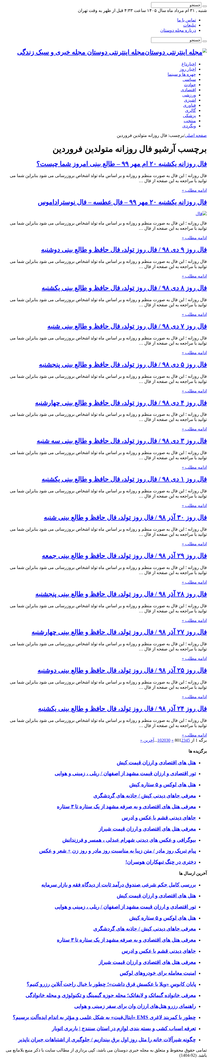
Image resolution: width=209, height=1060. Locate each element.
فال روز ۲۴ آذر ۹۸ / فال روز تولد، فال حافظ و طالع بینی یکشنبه (122, 708)
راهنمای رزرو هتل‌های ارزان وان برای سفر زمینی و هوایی (135, 1006)
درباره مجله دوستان (178, 30)
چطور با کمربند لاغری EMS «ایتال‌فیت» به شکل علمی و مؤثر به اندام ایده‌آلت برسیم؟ (104, 1017)
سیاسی (189, 79)
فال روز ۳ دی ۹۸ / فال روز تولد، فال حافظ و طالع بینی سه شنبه (122, 440)
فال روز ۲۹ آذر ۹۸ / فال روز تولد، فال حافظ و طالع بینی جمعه (124, 555)
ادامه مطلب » (194, 190)
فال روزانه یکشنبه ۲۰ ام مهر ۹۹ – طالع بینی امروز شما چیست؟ (121, 163)
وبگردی (189, 126)
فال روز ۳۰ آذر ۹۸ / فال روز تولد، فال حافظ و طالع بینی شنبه (125, 517)
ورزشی (189, 95)
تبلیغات (189, 25)
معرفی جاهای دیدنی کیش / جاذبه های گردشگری (144, 795)
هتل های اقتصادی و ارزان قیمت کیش (156, 762)
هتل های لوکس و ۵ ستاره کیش (162, 784)
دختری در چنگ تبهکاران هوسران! (160, 862)
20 (164, 740)
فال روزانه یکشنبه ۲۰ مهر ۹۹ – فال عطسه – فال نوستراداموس (122, 202)
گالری (190, 110)
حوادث (190, 84)
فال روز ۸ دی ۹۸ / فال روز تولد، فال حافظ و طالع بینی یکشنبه (124, 287)
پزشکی (189, 115)
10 (159, 740)
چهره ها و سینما (182, 74)
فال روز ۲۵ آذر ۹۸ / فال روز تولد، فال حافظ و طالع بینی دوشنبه (122, 670)
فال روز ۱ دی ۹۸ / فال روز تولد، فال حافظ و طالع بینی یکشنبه (124, 479)
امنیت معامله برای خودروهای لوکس (158, 973)
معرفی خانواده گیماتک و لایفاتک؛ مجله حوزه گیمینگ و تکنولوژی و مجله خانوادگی (111, 995)
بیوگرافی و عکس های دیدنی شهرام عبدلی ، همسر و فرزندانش (129, 840)
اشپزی (190, 100)
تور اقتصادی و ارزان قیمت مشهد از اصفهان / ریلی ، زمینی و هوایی (125, 773)
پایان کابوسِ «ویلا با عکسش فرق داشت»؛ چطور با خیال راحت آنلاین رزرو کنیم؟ (111, 984)
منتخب (190, 120)
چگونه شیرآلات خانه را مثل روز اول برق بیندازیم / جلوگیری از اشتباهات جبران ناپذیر (107, 1039)
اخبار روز (188, 69)
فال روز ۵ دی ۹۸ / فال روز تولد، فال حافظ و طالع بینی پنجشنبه (123, 364)
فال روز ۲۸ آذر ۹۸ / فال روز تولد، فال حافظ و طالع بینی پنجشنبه (121, 593)
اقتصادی (188, 89)
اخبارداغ (189, 64)
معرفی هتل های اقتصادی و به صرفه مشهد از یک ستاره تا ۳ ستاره (126, 806)
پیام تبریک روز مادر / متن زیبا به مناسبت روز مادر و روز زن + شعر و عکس (117, 851)
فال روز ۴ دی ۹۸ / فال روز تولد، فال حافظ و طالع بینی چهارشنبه (121, 402)
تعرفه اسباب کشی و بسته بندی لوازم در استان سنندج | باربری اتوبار (124, 1028)
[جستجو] (204, 6)
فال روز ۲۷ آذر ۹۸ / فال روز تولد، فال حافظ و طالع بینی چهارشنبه (119, 632)
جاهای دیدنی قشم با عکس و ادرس (159, 817)
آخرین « (147, 740)
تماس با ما (186, 20)
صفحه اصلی (196, 135)
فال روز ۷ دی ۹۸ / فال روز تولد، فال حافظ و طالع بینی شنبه (127, 326)
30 (168, 740)
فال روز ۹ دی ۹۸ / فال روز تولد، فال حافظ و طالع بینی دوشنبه (124, 249)
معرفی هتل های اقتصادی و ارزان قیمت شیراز (147, 829)
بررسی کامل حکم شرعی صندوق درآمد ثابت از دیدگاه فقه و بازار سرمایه (118, 885)
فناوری (189, 105)
